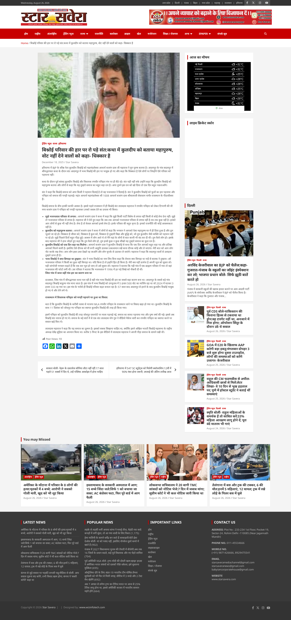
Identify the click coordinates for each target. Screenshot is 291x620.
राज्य (82, 33)
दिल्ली (177, 2)
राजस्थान (228, 2)
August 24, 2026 (216, 428)
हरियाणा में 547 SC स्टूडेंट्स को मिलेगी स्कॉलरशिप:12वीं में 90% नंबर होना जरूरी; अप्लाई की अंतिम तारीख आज (143, 369)
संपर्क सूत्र (222, 33)
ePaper (203, 33)
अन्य (187, 33)
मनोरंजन (152, 33)
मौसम (221, 108)
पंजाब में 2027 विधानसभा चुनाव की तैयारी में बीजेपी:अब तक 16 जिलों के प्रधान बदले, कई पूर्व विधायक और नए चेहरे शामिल (113, 551)
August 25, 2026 (216, 364)
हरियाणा (239, 2)
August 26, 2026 (196, 284)
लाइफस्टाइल (153, 547)
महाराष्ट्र (217, 2)
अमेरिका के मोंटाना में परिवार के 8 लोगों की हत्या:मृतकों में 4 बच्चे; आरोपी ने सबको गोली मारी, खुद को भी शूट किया (50, 489)
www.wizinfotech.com (92, 607)
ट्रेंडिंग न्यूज (68, 33)
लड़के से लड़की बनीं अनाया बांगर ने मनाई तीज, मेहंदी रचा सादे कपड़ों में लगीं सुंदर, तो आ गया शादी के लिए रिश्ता (113, 531)
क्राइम (127, 33)
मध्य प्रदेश (206, 2)
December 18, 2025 (53, 162)
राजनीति (99, 33)
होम (26, 33)
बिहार (195, 2)
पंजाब (186, 2)
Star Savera (72, 162)
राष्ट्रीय (37, 33)
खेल (139, 33)
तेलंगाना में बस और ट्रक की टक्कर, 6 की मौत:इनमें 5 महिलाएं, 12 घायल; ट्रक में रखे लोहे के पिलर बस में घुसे (238, 489)
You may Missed (36, 439)
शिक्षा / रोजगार (170, 33)
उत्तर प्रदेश (166, 2)
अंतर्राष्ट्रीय (52, 33)
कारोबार (114, 33)
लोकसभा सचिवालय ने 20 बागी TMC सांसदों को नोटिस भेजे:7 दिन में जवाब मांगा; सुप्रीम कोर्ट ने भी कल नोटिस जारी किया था (176, 489)
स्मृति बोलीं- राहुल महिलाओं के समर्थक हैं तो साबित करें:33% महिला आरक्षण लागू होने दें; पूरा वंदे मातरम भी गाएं (227, 418)
